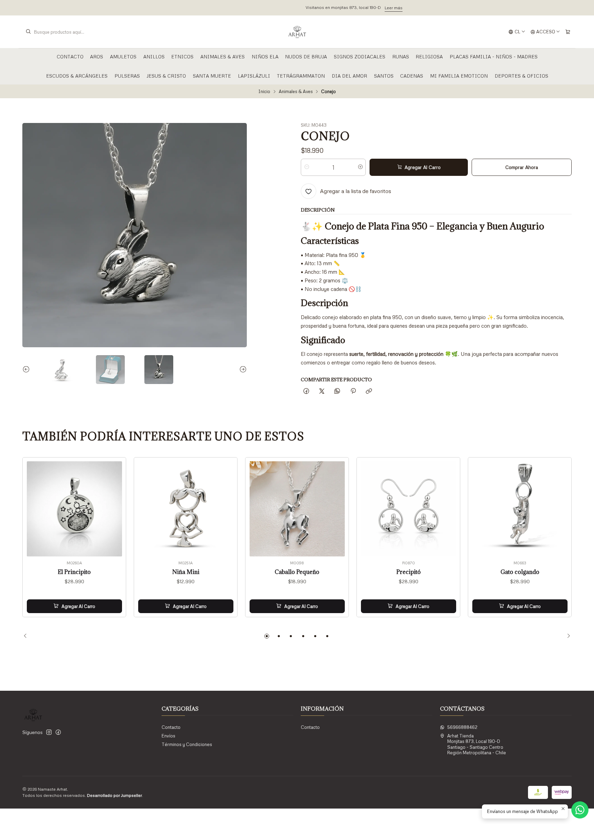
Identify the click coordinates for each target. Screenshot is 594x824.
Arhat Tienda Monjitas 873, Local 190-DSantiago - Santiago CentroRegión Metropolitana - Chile (476, 744)
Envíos (168, 735)
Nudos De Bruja (306, 56)
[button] (267, 636)
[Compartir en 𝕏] (322, 391)
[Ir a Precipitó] (408, 508)
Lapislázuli (254, 76)
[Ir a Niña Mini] (185, 508)
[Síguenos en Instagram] (49, 732)
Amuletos (123, 56)
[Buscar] (28, 32)
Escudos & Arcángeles (77, 76)
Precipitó (408, 572)
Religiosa (429, 56)
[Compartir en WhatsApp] (337, 391)
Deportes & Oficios (521, 76)
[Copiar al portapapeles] (368, 391)
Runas (400, 56)
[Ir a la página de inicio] (297, 32)
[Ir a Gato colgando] (520, 508)
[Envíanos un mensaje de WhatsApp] (579, 810)
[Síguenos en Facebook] (58, 732)
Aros (96, 56)
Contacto (70, 56)
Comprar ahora (521, 167)
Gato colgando (519, 572)
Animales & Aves (222, 56)
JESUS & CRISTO (166, 76)
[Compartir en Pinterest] (353, 391)
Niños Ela (265, 56)
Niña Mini (185, 572)
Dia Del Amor (349, 76)
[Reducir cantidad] (306, 167)
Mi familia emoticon (459, 76)
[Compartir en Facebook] (306, 391)
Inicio (264, 91)
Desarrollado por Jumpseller (114, 795)
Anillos (154, 56)
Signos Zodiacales (359, 56)
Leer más (336, 7)
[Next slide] (241, 369)
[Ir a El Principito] (74, 508)
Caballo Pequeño (297, 572)
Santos (384, 76)
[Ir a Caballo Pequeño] (297, 508)
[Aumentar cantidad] (360, 167)
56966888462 (462, 727)
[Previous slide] (27, 369)
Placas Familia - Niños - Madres (494, 56)
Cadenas (411, 76)
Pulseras (127, 76)
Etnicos (182, 56)
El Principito (74, 572)
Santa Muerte (212, 76)
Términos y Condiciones (187, 744)
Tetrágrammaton (301, 76)
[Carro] (568, 31)
